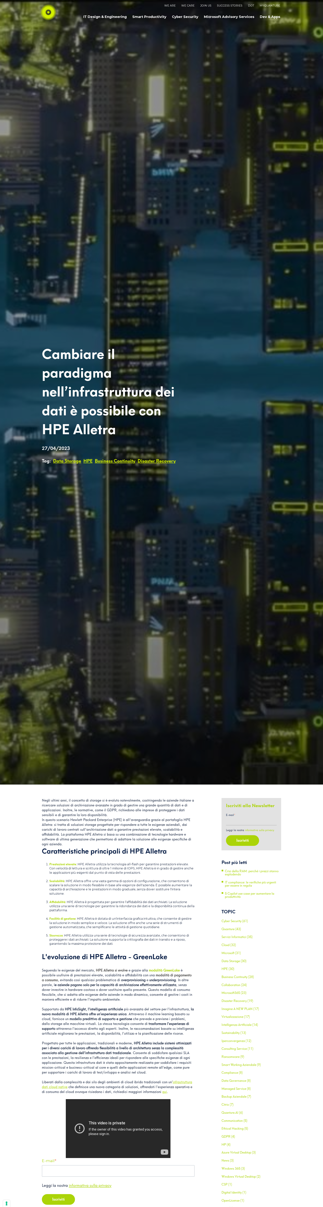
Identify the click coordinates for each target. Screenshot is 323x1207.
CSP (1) (227, 1184)
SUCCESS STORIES (229, 5)
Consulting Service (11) (237, 1049)
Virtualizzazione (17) (236, 1017)
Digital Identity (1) (234, 1192)
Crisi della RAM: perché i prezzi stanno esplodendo (252, 873)
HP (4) (226, 1144)
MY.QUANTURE (270, 5)
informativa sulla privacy (90, 1185)
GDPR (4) (228, 1136)
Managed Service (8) (236, 1089)
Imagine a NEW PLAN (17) (240, 1009)
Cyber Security (185, 17)
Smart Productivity (149, 17)
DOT (251, 5)
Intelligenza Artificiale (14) (240, 1025)
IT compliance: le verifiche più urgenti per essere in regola (250, 884)
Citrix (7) (227, 1104)
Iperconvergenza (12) (236, 1041)
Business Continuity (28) (238, 977)
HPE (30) (228, 969)
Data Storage (67, 461)
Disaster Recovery (157, 461)
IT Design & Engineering (105, 17)
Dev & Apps (270, 17)
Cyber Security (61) (235, 921)
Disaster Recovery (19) (237, 1001)
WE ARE (170, 5)
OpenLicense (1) (233, 1200)
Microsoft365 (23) (234, 993)
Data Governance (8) (236, 1081)
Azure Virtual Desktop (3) (239, 1152)
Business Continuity (115, 461)
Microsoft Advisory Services (229, 17)
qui (164, 1092)
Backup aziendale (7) (236, 1096)
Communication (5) (234, 1121)
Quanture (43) (231, 929)
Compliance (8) (232, 1072)
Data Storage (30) (234, 961)
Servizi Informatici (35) (237, 937)
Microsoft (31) (231, 953)
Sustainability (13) (234, 1033)
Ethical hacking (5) (235, 1128)
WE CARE (188, 5)
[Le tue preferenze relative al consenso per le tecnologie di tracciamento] (6, 1203)
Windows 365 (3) (233, 1168)
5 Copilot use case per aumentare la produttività (249, 895)
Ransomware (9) (233, 1057)
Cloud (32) (229, 945)
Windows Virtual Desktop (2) (241, 1176)
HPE (88, 461)
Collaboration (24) (234, 985)
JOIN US (205, 5)
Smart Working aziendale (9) (241, 1065)
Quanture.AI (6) (232, 1112)
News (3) (228, 1160)
